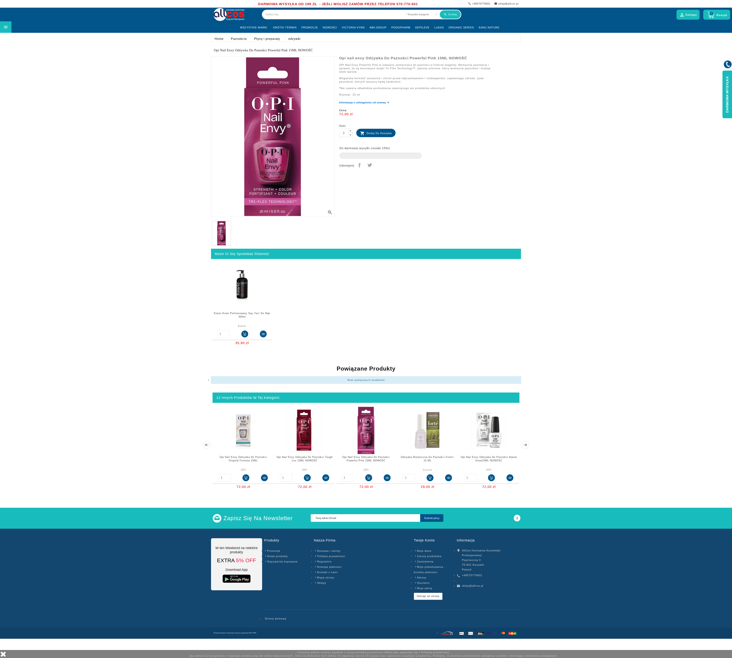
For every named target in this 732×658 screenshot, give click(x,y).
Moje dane (424, 550)
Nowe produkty (277, 556)
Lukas (439, 27)
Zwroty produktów (429, 556)
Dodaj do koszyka (376, 133)
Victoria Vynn (353, 27)
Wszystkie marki (253, 27)
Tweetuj (369, 165)
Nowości (330, 27)
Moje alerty (424, 588)
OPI (243, 469)
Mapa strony (325, 577)
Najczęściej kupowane (282, 561)
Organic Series (461, 27)
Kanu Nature (489, 27)
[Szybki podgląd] (263, 334)
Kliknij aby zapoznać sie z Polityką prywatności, (417, 652)
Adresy (421, 577)
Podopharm (400, 27)
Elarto (242, 325)
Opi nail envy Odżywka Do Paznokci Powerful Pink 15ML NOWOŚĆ (366, 459)
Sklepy (321, 582)
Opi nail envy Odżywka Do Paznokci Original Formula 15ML (243, 459)
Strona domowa (275, 618)
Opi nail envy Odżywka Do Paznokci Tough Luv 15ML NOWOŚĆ (305, 459)
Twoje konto (424, 540)
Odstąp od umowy (428, 596)
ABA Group (378, 27)
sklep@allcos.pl (472, 585)
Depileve (422, 27)
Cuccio (427, 469)
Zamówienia (425, 561)
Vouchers (423, 582)
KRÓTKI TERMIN (285, 27)
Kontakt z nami (327, 572)
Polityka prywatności (331, 556)
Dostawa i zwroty (328, 550)
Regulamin (324, 561)
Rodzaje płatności (329, 566)
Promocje (309, 27)
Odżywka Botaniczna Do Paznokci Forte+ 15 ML (427, 459)
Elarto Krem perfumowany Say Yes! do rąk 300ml (242, 315)
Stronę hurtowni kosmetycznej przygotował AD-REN (235, 633)
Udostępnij (359, 165)
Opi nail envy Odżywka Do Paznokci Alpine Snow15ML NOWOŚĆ (489, 459)
